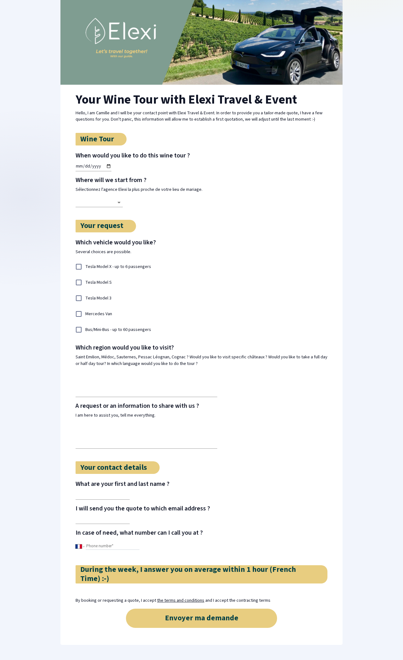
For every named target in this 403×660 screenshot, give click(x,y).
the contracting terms (249, 600)
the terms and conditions (180, 600)
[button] (99, 202)
